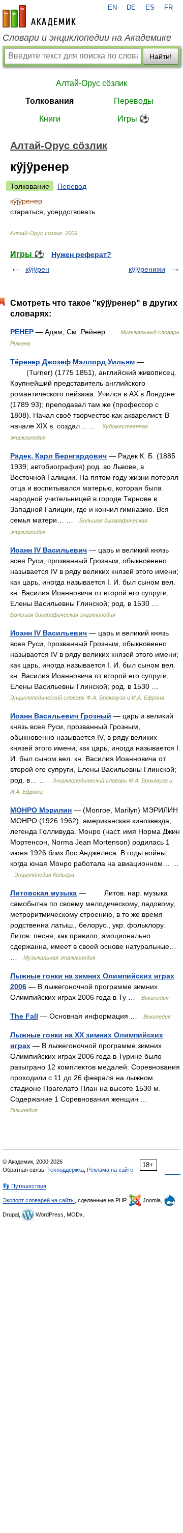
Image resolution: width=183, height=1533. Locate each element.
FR (168, 7)
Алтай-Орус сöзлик (91, 83)
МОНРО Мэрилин (41, 810)
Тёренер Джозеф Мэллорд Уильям (72, 362)
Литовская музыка (43, 893)
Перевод (71, 186)
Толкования (49, 101)
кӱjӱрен (37, 269)
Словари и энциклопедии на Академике (87, 38)
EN (112, 7)
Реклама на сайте (110, 1170)
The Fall (24, 1016)
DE (131, 7)
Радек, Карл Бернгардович (58, 456)
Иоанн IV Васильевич (48, 550)
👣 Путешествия (24, 1186)
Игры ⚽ (133, 118)
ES (150, 7)
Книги (49, 118)
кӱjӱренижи (147, 269)
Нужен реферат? (81, 254)
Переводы (134, 101)
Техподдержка (65, 1170)
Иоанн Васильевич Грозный (60, 716)
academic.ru (39, 16)
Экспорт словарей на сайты (39, 1200)
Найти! (160, 56)
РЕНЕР (22, 332)
